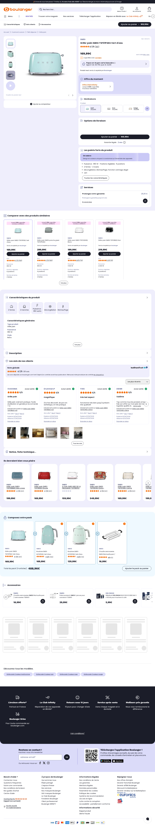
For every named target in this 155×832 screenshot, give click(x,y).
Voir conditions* (77, 733)
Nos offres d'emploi (125, 780)
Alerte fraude (84, 813)
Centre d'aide (9, 793)
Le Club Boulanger (49, 796)
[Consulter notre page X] (44, 763)
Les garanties (84, 783)
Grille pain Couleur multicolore (18, 674)
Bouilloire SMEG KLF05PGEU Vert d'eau (75, 552)
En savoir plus (87, 202)
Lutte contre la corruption (89, 801)
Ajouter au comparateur (41, 104)
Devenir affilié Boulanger (127, 785)
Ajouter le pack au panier (136, 568)
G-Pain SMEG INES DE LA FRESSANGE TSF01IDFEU (71, 487)
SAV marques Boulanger (51, 793)
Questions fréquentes (12, 783)
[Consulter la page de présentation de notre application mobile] (105, 761)
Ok (67, 757)
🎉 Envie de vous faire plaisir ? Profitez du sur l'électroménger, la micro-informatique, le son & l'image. (77, 2)
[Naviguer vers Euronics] (134, 795)
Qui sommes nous (49, 780)
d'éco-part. (146, 55)
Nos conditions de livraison (14, 788)
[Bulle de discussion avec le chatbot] (147, 819)
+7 (147, 109)
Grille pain (42, 32)
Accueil (6, 32)
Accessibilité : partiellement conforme (94, 804)
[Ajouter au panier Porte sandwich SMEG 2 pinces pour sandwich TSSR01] (89, 601)
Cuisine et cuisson (18, 32)
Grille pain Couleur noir (44, 674)
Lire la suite (137, 406)
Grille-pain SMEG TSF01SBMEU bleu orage (15, 487)
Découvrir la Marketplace (127, 788)
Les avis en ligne (85, 799)
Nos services (46, 788)
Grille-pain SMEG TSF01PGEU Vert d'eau (12, 552)
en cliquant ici (99, 375)
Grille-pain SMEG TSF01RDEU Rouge (41, 487)
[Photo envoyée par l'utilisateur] (11, 433)
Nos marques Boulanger (51, 791)
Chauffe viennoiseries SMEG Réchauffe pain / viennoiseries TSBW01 (107, 553)
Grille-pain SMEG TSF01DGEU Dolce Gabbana (96, 488)
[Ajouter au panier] (145, 201)
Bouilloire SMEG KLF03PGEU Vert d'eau (43, 552)
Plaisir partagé (47, 783)
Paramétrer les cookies (88, 791)
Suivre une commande (13, 785)
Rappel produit (85, 811)
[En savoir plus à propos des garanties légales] (124, 142)
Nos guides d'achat (11, 791)
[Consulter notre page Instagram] (48, 763)
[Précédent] (68, 95)
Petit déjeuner (31, 32)
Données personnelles (88, 788)
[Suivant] (72, 95)
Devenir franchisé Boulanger (128, 783)
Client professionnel (49, 801)
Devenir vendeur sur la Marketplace (131, 791)
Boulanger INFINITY (49, 804)
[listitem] (10, 54)
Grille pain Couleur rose (69, 674)
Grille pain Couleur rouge (93, 674)
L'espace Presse (48, 785)
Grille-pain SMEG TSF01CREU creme (125, 487)
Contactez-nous (10, 780)
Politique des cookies (87, 793)
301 (97, 46)
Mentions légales (86, 785)
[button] (153, 16)
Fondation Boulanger (50, 799)
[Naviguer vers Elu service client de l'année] (134, 801)
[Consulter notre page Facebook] (40, 763)
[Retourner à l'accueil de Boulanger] (18, 9)
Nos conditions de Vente (89, 780)
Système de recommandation (91, 796)
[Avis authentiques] (138, 367)
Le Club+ (98, 58)
